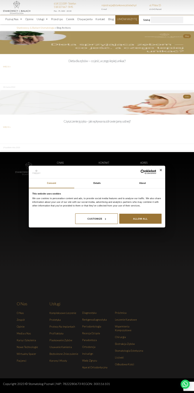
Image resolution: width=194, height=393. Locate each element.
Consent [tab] (51, 183)
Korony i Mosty (58, 360)
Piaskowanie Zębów (60, 340)
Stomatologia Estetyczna (129, 350)
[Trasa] (148, 7)
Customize (94, 218)
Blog (111, 19)
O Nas (20, 313)
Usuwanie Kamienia (60, 347)
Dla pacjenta (84, 19)
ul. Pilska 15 (155, 5)
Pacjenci (21, 360)
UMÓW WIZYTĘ (127, 19)
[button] (185, 384)
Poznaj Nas (12, 19)
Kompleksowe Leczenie (62, 313)
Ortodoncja (88, 346)
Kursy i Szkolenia (26, 340)
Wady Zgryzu (89, 360)
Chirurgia (120, 337)
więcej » (7, 66)
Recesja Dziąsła (91, 333)
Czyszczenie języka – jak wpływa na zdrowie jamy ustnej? (97, 121)
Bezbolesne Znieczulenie (63, 353)
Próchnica (120, 312)
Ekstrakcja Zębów (125, 343)
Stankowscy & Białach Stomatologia (35, 27)
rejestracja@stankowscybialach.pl (119, 5)
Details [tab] (97, 183)
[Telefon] (52, 7)
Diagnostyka (89, 312)
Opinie (29, 19)
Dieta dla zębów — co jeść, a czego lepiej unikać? (97, 61)
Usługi (40, 19)
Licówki (119, 357)
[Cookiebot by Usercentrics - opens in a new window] (143, 172)
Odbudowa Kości (124, 364)
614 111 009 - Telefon (65, 3)
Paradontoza (89, 340)
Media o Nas (24, 333)
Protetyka (55, 319)
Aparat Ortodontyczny (94, 367)
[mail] (100, 7)
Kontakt (100, 19)
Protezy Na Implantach (62, 326)
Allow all (140, 218)
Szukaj (146, 19)
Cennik (70, 19)
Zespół (21, 319)
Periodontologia (91, 326)
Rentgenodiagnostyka (94, 319)
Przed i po (57, 19)
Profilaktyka (56, 333)
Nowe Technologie (27, 347)
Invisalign (87, 353)
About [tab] (142, 183)
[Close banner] (161, 172)
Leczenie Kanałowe (126, 319)
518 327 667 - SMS (63, 6)
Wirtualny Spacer (26, 353)
